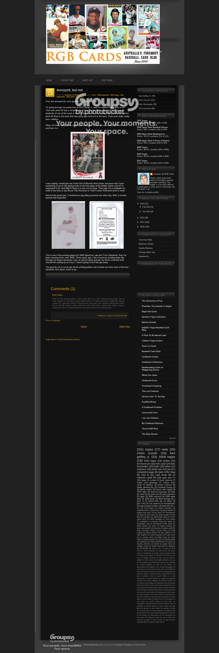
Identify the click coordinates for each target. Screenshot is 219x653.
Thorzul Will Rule (150, 429)
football (170, 569)
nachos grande (156, 535)
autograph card (143, 524)
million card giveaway (147, 483)
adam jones (163, 550)
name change (144, 594)
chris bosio (155, 562)
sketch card (169, 603)
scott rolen (168, 601)
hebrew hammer (167, 580)
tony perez (141, 617)
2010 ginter (150, 499)
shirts (160, 603)
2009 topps (167, 456)
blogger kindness (149, 557)
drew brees (141, 569)
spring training (151, 606)
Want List (87, 80)
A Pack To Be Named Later (154, 335)
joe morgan (143, 590)
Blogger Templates (124, 645)
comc (154, 526)
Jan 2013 (146, 211)
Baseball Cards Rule (151, 351)
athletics (149, 485)
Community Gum (150, 413)
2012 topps (141, 480)
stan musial (164, 606)
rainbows (143, 542)
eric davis (161, 569)
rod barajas (169, 599)
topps (142, 496)
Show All (172, 438)
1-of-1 (94, 95)
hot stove (158, 512)
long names (169, 590)
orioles (166, 461)
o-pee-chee (170, 535)
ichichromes (170, 512)
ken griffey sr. (166, 533)
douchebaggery (167, 567)
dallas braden (166, 526)
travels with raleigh (164, 489)
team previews (169, 494)
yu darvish (144, 548)
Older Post (124, 326)
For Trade (107, 80)
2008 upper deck (164, 478)
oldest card (162, 537)
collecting (172, 562)
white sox (157, 469)
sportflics (140, 606)
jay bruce (163, 530)
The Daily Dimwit (149, 434)
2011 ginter (170, 519)
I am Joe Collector (150, 418)
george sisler (168, 571)
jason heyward (170, 587)
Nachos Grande (149, 322)
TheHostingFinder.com (92, 645)
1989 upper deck (161, 517)
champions (145, 562)
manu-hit (143, 494)
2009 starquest (149, 550)
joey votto (141, 503)
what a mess (163, 620)
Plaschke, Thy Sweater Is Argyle (156, 306)
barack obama (170, 553)
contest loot (154, 510)
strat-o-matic (156, 608)
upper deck (167, 544)
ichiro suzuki (147, 453)
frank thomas (141, 571)
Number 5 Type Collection (154, 317)
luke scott (140, 592)
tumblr (156, 544)
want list (140, 620)
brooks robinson (165, 485)
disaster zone (154, 567)
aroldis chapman (165, 508)
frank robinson (166, 480)
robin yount (158, 599)
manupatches (169, 503)
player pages (164, 515)
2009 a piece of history (160, 548)
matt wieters (151, 592)
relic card (160, 463)
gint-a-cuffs (168, 528)
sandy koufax (155, 601)
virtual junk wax (158, 546)
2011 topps (145, 449)
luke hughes (142, 535)
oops (142, 515)
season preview (143, 544)
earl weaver (151, 569)
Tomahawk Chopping (151, 386)
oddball (145, 597)
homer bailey (149, 583)
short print (70, 97)
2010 (142, 227)
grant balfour (162, 576)
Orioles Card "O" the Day (153, 396)
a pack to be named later (156, 500)
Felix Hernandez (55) (148, 104)
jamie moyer (150, 530)
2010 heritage (164, 499)
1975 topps (142, 492)
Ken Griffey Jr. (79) (147, 96)
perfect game (149, 539)
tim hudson (143, 615)
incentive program (163, 585)
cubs (157, 564)
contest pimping (146, 564)
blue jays (162, 557)
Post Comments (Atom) (69, 339)
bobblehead (142, 510)
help (138, 530)
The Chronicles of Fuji (152, 301)
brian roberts (142, 526)
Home (49, 80)
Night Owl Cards (149, 311)
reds (165, 449)
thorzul (173, 613)
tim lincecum (143, 463)
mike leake (171, 592)
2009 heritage (156, 519)
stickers (145, 608)
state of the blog (166, 472)
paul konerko (152, 506)
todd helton (155, 615)
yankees (171, 546)
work (151, 622)
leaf (161, 590)
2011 (142, 222)
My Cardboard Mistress (152, 423)
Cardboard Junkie (150, 357)
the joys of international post (158, 613)
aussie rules (158, 553)
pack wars (151, 515)
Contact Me (67, 80)
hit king (139, 583)
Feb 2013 (146, 207)
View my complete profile (148, 192)
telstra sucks (171, 610)
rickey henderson (157, 542)
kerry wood (153, 590)
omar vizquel (155, 597)
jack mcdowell (147, 587)
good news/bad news (145, 576)
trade (156, 466)
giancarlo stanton (143, 574)
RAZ (54, 295)
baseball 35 (160, 555)
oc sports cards (146, 537)
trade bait (79, 97)
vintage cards (142, 546)
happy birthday (152, 578)
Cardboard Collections (152, 362)
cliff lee (163, 562)
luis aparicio (154, 503)
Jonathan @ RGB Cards (163, 174)
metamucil (161, 592)
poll (159, 539)
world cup (159, 622)
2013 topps (114, 95)
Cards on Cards (149, 346)
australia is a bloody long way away (156, 521)
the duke (142, 613)
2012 (142, 218)
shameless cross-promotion (146, 603)
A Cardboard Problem (152, 407)
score (170, 542)
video (167, 466)
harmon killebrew (152, 580)
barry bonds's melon (146, 555)
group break (167, 510)
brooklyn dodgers (163, 560)
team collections (158, 610)
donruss (157, 528)
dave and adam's (144, 528)
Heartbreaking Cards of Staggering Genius (152, 368)
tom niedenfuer (167, 615)
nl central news (156, 594)
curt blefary (168, 564)
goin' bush (156, 574)
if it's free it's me (148, 585)
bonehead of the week (162, 524)
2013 (142, 204)
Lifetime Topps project (152, 341)
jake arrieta (158, 587)
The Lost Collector (150, 391)
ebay (173, 492)
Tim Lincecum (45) (147, 108)
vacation (146, 517)
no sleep (167, 594)
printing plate (169, 539)
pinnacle (166, 597)
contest (153, 480)
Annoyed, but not (70, 90)
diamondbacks (142, 567)
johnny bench (151, 533)
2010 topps (150, 461)
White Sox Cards (149, 375)
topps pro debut (154, 617)
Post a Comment (53, 320)
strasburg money (164, 487)
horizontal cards (161, 583)
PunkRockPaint (149, 402)
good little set (168, 574)
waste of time (151, 620)
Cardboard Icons (149, 380)
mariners (141, 469)
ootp (142, 506)
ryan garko (141, 601)
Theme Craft (140, 645)
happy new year (143, 512)
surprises (166, 608)
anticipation (148, 553)
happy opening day (145, 487)
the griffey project (144, 489)
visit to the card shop (154, 475)
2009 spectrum (103, 95)
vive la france (168, 617)
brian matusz (149, 560)
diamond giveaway (159, 492)
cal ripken (167, 501)
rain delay (148, 599)
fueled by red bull (155, 571)
